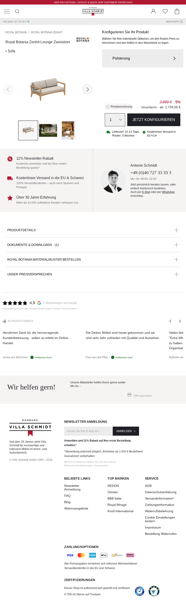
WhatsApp (172, 21)
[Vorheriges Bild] (8, 89)
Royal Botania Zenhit (47, 32)
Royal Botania (16, 32)
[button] (142, 58)
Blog (67, 502)
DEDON (113, 486)
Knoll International (120, 511)
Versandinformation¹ (159, 498)
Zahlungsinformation (159, 505)
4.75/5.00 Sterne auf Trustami (82, 594)
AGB (148, 486)
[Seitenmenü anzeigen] (7, 11)
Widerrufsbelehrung (159, 511)
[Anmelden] (153, 11)
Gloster (113, 492)
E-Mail (146, 192)
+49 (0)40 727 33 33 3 (15, 21)
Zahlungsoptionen (81, 547)
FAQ (67, 495)
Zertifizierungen (79, 580)
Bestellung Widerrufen (161, 534)
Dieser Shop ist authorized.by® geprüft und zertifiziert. (97, 588)
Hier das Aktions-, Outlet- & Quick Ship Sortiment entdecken (93, 2)
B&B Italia (114, 498)
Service (152, 478)
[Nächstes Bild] (87, 89)
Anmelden (124, 431)
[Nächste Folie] (179, 321)
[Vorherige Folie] (170, 321)
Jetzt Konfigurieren (153, 120)
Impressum (153, 527)
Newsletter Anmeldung (72, 487)
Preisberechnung (121, 106)
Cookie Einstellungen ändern (160, 519)
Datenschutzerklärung (160, 492)
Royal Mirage (117, 505)
